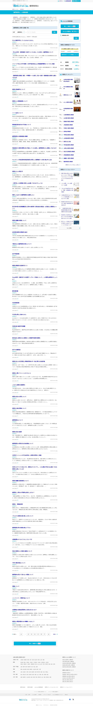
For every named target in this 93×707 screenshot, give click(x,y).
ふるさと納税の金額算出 (18, 385)
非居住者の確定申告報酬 (18, 326)
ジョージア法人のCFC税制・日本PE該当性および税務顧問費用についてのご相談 (33, 64)
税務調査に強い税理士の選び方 (68, 676)
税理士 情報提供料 (17, 504)
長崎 (34, 677)
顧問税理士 (34, 6)
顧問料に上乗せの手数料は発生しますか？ (23, 492)
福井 (37, 666)
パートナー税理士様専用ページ (40, 691)
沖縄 (50, 677)
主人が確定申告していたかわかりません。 (23, 40)
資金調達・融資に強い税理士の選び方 (69, 674)
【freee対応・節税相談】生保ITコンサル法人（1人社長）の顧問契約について (32, 52)
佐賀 (31, 677)
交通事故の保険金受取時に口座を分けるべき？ (24, 609)
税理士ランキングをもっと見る (72, 164)
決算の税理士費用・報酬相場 (68, 661)
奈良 (44, 671)
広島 (27, 674)
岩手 (30, 659)
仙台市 (36, 659)
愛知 (21, 669)
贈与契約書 (15, 291)
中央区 (39, 662)
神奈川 (22, 664)
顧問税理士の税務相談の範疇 (19, 136)
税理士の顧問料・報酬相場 (67, 659)
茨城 (49, 664)
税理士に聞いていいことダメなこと (21, 373)
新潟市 (29, 666)
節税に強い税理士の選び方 (67, 681)
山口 (38, 674)
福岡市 (24, 677)
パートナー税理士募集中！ (53, 691)
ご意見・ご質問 (27, 694)
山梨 (21, 666)
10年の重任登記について (18, 563)
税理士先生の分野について (19, 396)
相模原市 (32, 664)
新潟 (26, 666)
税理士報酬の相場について (19, 220)
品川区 (47, 662)
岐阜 (37, 669)
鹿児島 (47, 677)
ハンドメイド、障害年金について (21, 598)
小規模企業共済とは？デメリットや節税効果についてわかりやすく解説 (67, 196)
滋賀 (41, 671)
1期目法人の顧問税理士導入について (22, 244)
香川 (43, 674)
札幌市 (25, 659)
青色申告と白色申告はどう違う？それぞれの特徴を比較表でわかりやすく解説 (67, 216)
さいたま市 (40, 664)
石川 (32, 666)
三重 (40, 669)
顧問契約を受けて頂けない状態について (22, 574)
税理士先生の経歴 (17, 431)
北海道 (22, 659)
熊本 (36, 677)
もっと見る (69, 228)
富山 (34, 666)
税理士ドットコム (15, 9)
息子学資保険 (15, 253)
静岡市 (31, 669)
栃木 (52, 664)
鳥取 (33, 674)
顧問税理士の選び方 (66, 672)
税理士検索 (30, 687)
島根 (35, 674)
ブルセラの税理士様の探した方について (22, 516)
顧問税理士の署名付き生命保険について (22, 443)
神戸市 (38, 671)
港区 (25, 662)
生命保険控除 (15, 302)
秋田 (39, 659)
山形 (41, 659)
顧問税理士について (17, 420)
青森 (28, 659)
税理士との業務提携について (19, 101)
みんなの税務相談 (39, 687)
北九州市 (28, 677)
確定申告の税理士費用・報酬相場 (69, 666)
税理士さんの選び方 (17, 171)
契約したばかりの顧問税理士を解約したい (23, 195)
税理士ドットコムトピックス (51, 687)
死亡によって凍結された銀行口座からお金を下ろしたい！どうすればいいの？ (67, 223)
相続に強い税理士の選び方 (67, 679)
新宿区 (28, 662)
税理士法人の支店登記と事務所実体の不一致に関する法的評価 (28, 361)
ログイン (61, 1)
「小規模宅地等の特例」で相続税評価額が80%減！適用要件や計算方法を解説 (67, 210)
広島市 (30, 674)
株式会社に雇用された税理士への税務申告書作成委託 (26, 338)
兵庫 (36, 671)
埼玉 (36, 664)
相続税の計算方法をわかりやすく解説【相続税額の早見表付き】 (67, 203)
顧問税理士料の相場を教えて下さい (21, 527)
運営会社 (66, 694)
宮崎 (44, 677)
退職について (15, 586)
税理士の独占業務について (19, 408)
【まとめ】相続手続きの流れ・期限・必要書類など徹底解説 (67, 190)
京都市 (32, 671)
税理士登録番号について (18, 89)
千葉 (43, 664)
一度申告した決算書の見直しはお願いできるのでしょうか (27, 183)
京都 (30, 671)
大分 (42, 677)
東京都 (22, 662)
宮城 (33, 659)
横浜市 (25, 664)
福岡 (21, 677)
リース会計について (17, 113)
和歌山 (46, 671)
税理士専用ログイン (76, 1)
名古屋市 (25, 669)
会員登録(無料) (68, 1)
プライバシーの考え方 (47, 694)
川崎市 (28, 664)
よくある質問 (34, 694)
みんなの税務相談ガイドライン (58, 694)
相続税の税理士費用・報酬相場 (68, 665)
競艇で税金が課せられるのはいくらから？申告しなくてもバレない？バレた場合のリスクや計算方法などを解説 (67, 177)
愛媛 (45, 674)
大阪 (21, 671)
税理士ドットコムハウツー (66, 687)
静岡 (28, 669)
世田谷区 (43, 662)
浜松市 (34, 669)
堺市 (27, 671)
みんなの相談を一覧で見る (70, 31)
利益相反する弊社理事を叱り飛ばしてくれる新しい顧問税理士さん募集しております (34, 148)
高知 (47, 674)
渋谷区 (31, 662)
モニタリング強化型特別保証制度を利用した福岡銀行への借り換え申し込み (32, 159)
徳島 (40, 674)
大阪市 (24, 671)
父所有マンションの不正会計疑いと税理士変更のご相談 (26, 455)
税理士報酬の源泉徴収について (20, 480)
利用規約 (39, 694)
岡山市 (24, 674)
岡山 (21, 674)
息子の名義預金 (16, 349)
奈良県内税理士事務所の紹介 (19, 232)
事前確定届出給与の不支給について (21, 124)
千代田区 (35, 662)
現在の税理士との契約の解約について (22, 551)
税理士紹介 (22, 687)
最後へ (54, 634)
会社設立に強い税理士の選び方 (68, 677)
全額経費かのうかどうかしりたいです (22, 539)
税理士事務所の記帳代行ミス (19, 265)
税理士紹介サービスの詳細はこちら (69, 54)
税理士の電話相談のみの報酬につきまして (23, 621)
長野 (24, 666)
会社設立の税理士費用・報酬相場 (69, 663)
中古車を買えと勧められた (19, 314)
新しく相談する (34, 643)
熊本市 (39, 677)
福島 (43, 659)
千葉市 (46, 664)
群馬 (54, 664)
